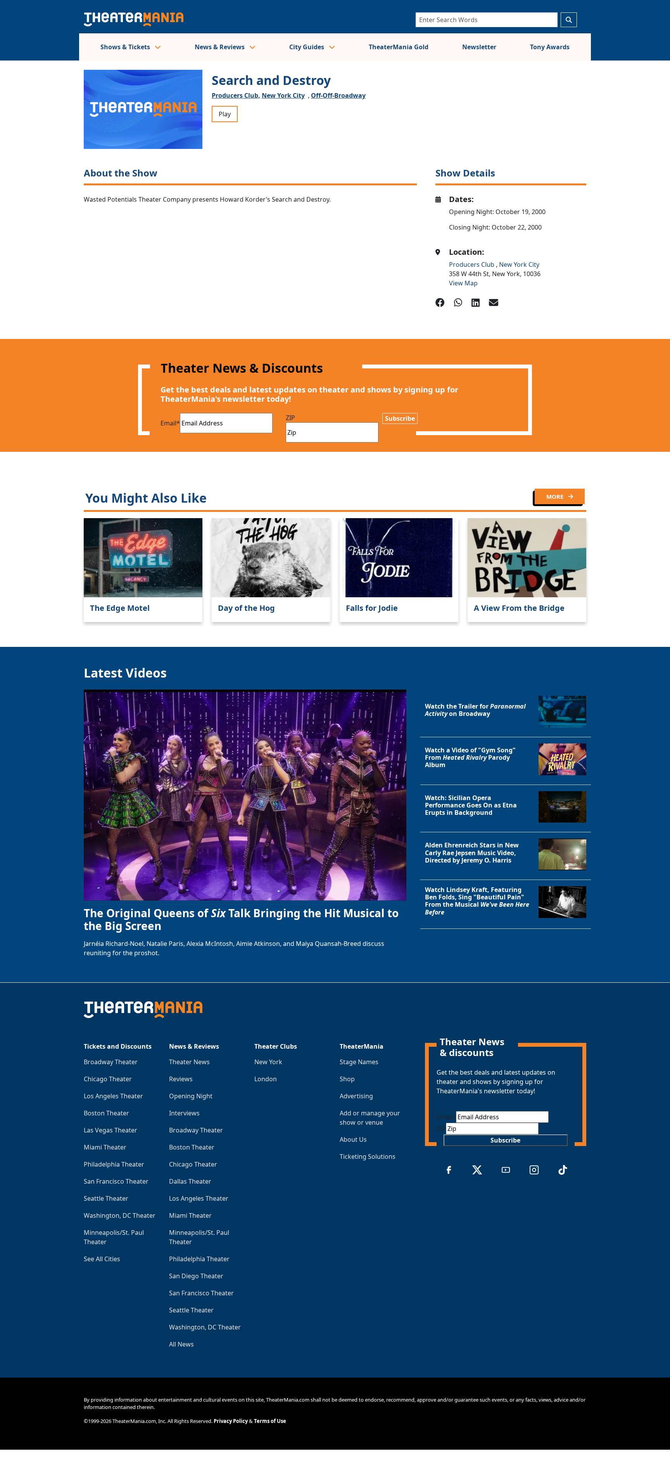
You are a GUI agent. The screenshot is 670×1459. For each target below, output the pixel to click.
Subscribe (400, 418)
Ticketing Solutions (367, 1156)
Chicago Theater (108, 1079)
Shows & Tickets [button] (126, 47)
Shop (347, 1079)
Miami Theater (105, 1147)
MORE (555, 496)
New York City (283, 95)
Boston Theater (106, 1113)
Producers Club (472, 264)
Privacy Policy (231, 1421)
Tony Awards (550, 47)
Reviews (181, 1079)
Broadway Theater (111, 1062)
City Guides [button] (307, 47)
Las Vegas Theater (110, 1130)
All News (181, 1344)
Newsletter (479, 47)
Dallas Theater (190, 1181)
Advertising (356, 1096)
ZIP (290, 417)
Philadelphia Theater (114, 1164)
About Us (353, 1139)
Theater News (189, 1062)
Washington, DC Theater (119, 1215)
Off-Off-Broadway (338, 95)
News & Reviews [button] (220, 47)
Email (170, 423)
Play (225, 114)
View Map (463, 283)
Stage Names (359, 1062)
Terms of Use (270, 1421)
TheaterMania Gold (398, 47)
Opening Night (190, 1096)
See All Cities (102, 1259)
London (265, 1079)
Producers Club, (236, 95)
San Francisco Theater (116, 1181)
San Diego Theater (196, 1276)
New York (268, 1062)
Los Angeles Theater (113, 1096)
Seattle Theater (106, 1198)
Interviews (184, 1113)
